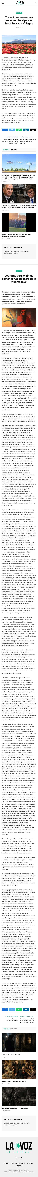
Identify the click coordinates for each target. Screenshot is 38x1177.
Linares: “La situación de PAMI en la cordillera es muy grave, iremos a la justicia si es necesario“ (19, 206)
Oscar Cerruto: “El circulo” (11, 1054)
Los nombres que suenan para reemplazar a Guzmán (28, 141)
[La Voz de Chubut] (20, 3)
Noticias (19, 12)
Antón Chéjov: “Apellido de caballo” (14, 1081)
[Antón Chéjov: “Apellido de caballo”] (19, 1069)
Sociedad (30, 1163)
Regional (6, 1163)
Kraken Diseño (30, 1171)
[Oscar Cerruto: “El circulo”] (19, 1042)
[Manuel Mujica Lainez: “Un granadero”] (19, 1096)
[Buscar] (35, 3)
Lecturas (19, 271)
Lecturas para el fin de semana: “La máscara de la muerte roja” (10, 141)
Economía (21, 1163)
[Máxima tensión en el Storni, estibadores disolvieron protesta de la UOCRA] (19, 222)
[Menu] (3, 3)
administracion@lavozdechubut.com (19, 1170)
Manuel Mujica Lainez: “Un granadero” (15, 1108)
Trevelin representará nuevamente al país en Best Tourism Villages (27, 1020)
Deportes (19, 1165)
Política (14, 1163)
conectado (23, 251)
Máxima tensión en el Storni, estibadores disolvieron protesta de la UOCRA (16, 235)
